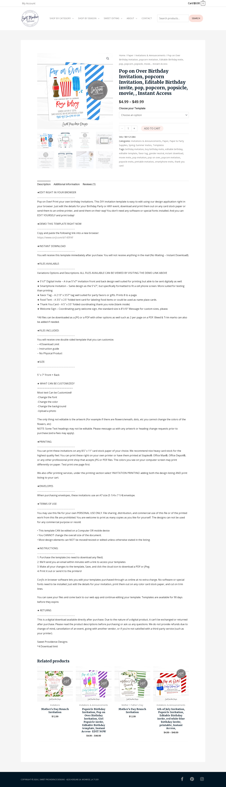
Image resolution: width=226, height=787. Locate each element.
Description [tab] (44, 184)
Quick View (55, 699)
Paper (130, 55)
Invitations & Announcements (150, 55)
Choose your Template (132, 108)
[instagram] (202, 779)
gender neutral (156, 153)
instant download (174, 153)
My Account (28, 3)
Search (196, 18)
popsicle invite (126, 161)
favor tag (143, 153)
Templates (158, 145)
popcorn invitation (170, 157)
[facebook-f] (185, 779)
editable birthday (173, 149)
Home (122, 55)
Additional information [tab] (67, 184)
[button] (108, 58)
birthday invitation (134, 149)
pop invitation (139, 157)
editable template (128, 153)
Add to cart (152, 128)
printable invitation (144, 161)
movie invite (125, 157)
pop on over (154, 157)
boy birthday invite (154, 149)
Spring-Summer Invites (140, 145)
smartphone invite (164, 161)
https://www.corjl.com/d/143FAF (55, 237)
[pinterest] (195, 779)
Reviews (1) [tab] (89, 184)
